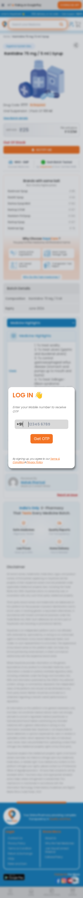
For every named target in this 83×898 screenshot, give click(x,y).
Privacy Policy (34, 462)
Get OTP (41, 438)
